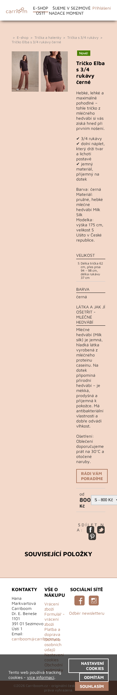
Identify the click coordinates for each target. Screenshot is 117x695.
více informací (40, 677)
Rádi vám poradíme (92, 476)
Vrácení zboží (51, 606)
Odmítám (94, 677)
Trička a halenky (47, 37)
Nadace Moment (66, 13)
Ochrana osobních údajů (53, 644)
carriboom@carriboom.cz (35, 638)
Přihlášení (101, 7)
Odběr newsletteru (86, 613)
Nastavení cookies (92, 666)
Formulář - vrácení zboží (54, 619)
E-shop (40, 7)
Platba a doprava (52, 632)
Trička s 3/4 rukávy (82, 37)
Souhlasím (92, 686)
